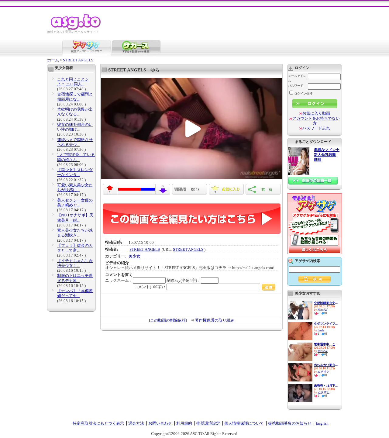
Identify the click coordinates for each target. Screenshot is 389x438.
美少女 (134, 256)
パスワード (295, 85)
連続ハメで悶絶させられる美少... (75, 142)
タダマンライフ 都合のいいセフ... (326, 323)
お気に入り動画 (316, 113)
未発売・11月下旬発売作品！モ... (326, 385)
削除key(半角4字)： (184, 280)
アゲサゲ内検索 (307, 261)
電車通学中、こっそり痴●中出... (326, 344)
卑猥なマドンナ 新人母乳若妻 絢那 (326, 155)
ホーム (53, 60)
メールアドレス (297, 78)
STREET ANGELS (78, 60)
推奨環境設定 (208, 423)
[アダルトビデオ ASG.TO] (76, 29)
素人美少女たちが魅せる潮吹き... (75, 232)
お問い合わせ (160, 423)
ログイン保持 (303, 93)
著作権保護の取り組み (214, 320)
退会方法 (136, 423)
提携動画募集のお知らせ (290, 423)
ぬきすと (324, 371)
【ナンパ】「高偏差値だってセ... (75, 293)
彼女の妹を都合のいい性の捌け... (75, 127)
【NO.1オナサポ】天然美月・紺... (75, 217)
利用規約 (184, 423)
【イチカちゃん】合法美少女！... (75, 263)
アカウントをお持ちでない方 (316, 121)
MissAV (323, 309)
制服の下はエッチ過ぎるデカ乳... (75, 278)
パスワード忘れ (316, 128)
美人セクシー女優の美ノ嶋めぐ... (75, 202)
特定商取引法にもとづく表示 (98, 423)
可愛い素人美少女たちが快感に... (75, 187)
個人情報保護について (244, 423)
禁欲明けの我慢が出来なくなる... (75, 111)
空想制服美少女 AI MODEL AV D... (326, 303)
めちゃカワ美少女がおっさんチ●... (326, 365)
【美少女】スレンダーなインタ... (75, 172)
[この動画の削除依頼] (168, 320)
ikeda (321, 330)
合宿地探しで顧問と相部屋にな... (75, 96)
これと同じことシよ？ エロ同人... (73, 81)
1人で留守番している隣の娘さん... (76, 157)
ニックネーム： (119, 280)
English (322, 423)
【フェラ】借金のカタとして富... (75, 248)
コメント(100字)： (150, 287)
